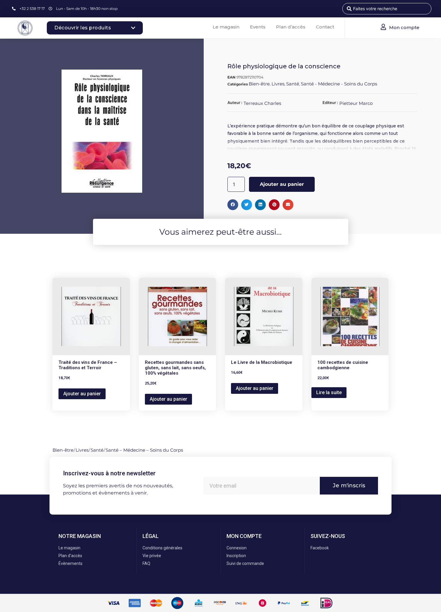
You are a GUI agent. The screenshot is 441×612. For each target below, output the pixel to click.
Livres (278, 84)
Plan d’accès (290, 27)
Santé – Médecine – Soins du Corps (144, 450)
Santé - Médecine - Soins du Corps (339, 84)
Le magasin (226, 27)
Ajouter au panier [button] (82, 394)
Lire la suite (329, 392)
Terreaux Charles (262, 103)
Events (258, 27)
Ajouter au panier (282, 184)
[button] (232, 204)
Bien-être (259, 84)
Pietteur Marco (356, 103)
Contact (325, 27)
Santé (292, 84)
